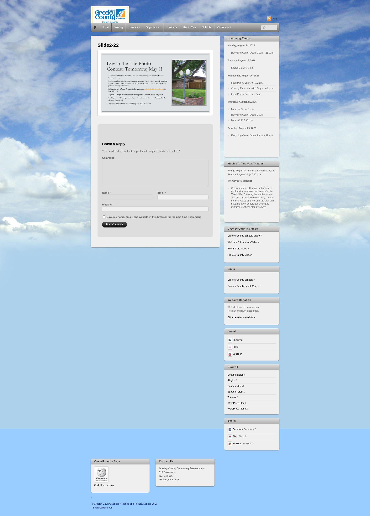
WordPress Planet (237, 408)
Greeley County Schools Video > (245, 235)
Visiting (118, 27)
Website (107, 204)
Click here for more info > (241, 317)
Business (172, 27)
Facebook (237, 339)
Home (95, 27)
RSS (274, 18)
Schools (206, 27)
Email (161, 192)
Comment (108, 157)
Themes (232, 397)
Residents (134, 27)
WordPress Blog (236, 403)
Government (224, 27)
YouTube (237, 354)
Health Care (189, 27)
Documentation (236, 374)
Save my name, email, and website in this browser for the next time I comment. (154, 217)
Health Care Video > (238, 248)
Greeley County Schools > (241, 280)
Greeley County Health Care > (243, 286)
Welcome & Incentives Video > (243, 242)
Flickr (235, 347)
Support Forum (235, 391)
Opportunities (153, 27)
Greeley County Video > (240, 255)
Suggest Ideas (235, 386)
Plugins (231, 380)
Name (106, 192)
